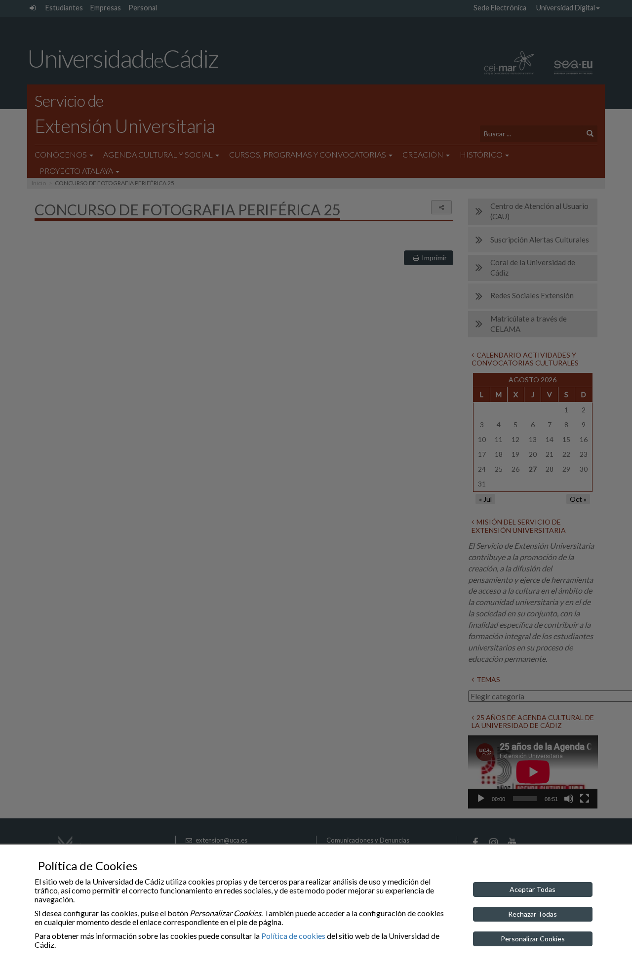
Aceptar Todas (532, 889)
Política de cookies (293, 935)
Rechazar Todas (532, 914)
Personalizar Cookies (533, 938)
